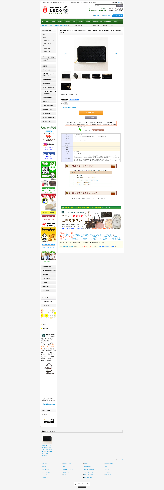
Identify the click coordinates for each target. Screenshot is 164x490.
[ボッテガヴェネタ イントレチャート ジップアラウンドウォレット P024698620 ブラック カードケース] (107, 76)
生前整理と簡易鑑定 (48, 97)
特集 (64, 466)
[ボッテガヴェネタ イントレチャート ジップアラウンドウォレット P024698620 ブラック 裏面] (86, 76)
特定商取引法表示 (47, 266)
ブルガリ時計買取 (107, 235)
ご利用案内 (45, 274)
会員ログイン (97, 15)
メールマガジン (46, 278)
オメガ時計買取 (84, 235)
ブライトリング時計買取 (96, 235)
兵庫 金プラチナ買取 (48, 105)
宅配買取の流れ (46, 113)
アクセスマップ (46, 70)
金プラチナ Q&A (47, 109)
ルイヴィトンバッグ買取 (90, 237)
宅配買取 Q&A (46, 121)
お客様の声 (45, 60)
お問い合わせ (46, 290)
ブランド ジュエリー (48, 40)
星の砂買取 (118, 239)
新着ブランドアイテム (68, 469)
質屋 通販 (44, 463)
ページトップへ (120, 459)
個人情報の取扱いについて (49, 270)
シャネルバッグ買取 (102, 237)
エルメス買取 (79, 237)
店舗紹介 (45, 66)
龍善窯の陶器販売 (47, 79)
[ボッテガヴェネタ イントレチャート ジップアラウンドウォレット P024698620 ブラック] (91, 54)
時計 (44, 34)
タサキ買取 (111, 239)
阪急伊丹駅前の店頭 (68, 246)
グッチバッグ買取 (112, 237)
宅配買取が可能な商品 (48, 117)
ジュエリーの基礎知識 (48, 87)
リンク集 (45, 282)
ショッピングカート (46, 469)
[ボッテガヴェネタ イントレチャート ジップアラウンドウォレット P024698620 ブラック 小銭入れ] (66, 86)
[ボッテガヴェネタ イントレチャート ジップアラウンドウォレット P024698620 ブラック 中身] (96, 76)
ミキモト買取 (91, 239)
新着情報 (44, 466)
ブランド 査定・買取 (48, 57)
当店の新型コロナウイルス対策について (49, 75)
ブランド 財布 (46, 48)
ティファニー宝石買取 (70, 239)
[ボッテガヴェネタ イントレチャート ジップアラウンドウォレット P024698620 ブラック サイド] (76, 76)
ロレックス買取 (65, 235)
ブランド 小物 (46, 51)
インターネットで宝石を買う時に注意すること (49, 92)
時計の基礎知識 (46, 83)
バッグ (44, 37)
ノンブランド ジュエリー (48, 44)
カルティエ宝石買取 (82, 239)
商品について (46, 101)
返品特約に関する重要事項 (69, 107)
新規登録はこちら (106, 15)
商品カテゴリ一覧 (67, 463)
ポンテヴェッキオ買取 (101, 239)
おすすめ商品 (66, 472)
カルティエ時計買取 (75, 235)
